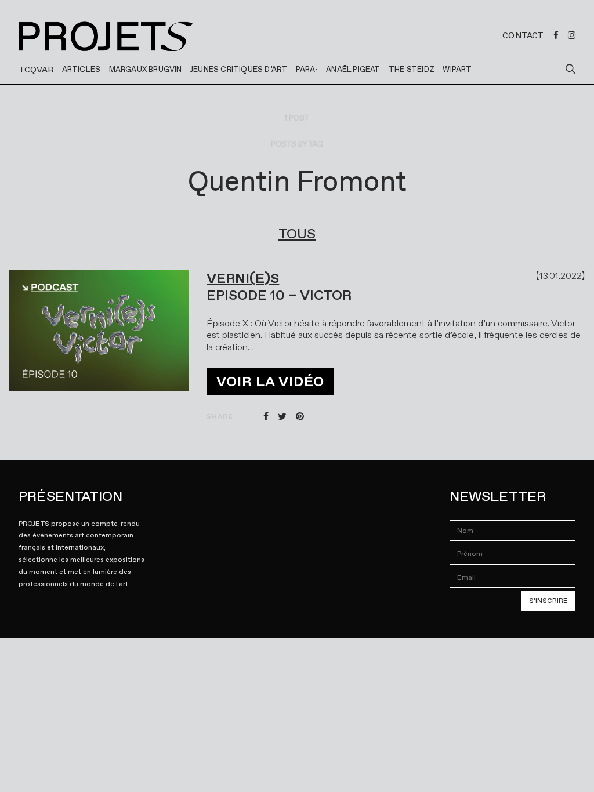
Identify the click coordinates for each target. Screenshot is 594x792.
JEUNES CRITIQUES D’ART (238, 69)
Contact (523, 35)
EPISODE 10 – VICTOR (279, 295)
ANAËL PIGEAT (353, 69)
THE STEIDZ (411, 69)
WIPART (457, 69)
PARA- (307, 69)
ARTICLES (81, 69)
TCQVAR (36, 69)
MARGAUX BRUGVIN (145, 69)
